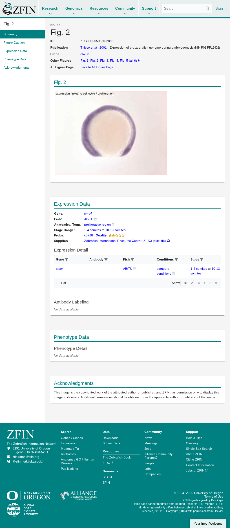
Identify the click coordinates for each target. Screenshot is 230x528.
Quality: (102, 235)
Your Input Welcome (208, 523)
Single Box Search (199, 448)
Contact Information (200, 465)
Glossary (192, 443)
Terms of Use (213, 496)
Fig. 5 (124, 60)
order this (160, 241)
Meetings (150, 443)
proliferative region (97, 224)
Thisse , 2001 (93, 47)
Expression (69, 443)
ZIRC (106, 463)
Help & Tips (194, 438)
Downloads (110, 438)
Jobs (147, 448)
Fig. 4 (114, 60)
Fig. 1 (84, 60)
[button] (66, 259)
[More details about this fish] (95, 219)
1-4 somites (198, 268)
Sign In (221, 8)
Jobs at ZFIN (195, 470)
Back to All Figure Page (96, 67)
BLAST (108, 477)
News (148, 438)
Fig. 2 (9, 24)
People (149, 463)
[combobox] (187, 8)
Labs (147, 468)
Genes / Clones (72, 438)
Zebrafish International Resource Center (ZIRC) (118, 241)
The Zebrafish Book (117, 457)
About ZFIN (194, 454)
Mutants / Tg (70, 448)
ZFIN (106, 482)
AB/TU (88, 219)
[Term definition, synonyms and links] (113, 224)
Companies (152, 474)
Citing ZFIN (194, 459)
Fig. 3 (104, 60)
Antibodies (68, 454)
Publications (69, 468)
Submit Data (111, 443)
